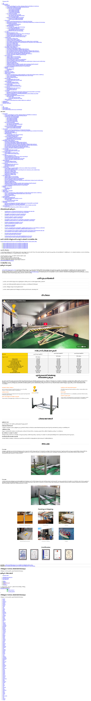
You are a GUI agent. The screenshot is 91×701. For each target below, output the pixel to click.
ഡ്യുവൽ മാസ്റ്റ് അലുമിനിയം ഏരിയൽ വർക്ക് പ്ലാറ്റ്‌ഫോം (18, 49)
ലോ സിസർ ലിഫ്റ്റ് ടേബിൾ (12, 13)
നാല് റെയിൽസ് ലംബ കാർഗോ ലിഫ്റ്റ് (12, 153)
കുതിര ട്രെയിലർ (6, 196)
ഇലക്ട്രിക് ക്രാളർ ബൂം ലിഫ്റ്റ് (12, 32)
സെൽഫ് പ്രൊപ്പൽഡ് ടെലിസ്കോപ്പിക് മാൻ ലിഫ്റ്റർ (16, 54)
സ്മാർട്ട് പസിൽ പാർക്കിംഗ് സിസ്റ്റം (13, 39)
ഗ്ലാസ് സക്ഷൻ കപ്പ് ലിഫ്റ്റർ (12, 77)
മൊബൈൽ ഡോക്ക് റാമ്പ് (12, 88)
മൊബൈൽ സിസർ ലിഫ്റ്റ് (12, 23)
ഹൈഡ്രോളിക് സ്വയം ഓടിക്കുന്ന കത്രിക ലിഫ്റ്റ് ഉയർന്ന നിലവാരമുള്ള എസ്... (20, 231)
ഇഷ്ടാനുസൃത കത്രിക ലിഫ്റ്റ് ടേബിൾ (16, 18)
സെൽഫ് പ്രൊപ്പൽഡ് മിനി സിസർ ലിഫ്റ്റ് (15, 134)
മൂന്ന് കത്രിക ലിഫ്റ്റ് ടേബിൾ (14, 10)
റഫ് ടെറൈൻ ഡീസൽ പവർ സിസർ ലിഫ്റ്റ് (15, 30)
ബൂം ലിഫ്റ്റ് (6, 31)
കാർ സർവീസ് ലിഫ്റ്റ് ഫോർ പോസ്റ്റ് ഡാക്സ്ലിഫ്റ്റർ (16, 59)
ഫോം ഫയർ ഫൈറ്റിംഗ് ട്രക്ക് (14, 97)
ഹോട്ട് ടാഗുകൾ (6, 578)
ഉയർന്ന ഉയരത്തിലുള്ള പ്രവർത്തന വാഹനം (15, 95)
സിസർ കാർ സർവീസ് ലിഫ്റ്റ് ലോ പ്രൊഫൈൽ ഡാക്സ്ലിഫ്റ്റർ (17, 184)
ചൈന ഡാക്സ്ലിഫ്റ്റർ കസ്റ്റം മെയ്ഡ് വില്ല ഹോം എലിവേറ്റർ (19, 100)
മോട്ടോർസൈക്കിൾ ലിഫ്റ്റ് (11, 62)
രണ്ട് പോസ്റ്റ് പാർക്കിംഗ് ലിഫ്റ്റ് (12, 43)
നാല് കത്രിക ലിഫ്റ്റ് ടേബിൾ (14, 11)
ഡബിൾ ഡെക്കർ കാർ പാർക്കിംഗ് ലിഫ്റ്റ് (14, 40)
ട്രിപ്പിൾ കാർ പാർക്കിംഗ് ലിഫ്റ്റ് (10, 174)
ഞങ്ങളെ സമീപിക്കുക (7, 103)
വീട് (3, 3)
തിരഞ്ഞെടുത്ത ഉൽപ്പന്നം (7, 577)
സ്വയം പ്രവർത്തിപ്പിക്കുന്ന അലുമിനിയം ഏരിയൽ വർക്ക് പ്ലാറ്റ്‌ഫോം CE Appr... (20, 228)
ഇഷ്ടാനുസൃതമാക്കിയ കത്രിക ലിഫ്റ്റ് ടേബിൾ (15, 17)
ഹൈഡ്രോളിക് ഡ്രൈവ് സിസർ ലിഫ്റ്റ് (16, 28)
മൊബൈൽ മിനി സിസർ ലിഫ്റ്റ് (15, 24)
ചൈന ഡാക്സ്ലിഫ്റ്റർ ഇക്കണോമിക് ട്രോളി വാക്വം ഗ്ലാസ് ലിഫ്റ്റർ (20, 75)
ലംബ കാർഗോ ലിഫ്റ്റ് (8, 84)
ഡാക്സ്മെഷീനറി (11, 591)
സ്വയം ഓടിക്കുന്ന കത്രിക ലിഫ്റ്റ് (11, 136)
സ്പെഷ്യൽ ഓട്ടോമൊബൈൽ (11, 94)
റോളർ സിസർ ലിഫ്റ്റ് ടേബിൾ (14, 12)
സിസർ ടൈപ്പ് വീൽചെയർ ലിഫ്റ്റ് (13, 83)
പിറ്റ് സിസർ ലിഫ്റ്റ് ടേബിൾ (14, 16)
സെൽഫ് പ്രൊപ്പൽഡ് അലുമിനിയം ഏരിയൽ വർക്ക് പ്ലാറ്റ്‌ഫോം (19, 53)
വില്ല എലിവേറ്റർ (8, 99)
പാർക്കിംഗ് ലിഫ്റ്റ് (8, 37)
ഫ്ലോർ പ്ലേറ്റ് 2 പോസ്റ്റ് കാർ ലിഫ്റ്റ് (13, 56)
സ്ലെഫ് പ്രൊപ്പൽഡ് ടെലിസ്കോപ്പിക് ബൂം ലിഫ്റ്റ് (16, 36)
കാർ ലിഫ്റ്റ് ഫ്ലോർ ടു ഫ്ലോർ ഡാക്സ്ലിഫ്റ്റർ (15, 60)
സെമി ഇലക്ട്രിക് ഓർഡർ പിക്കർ (13, 79)
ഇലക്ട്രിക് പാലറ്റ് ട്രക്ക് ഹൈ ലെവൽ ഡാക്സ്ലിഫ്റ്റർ (17, 92)
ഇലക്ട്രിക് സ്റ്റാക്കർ (10, 68)
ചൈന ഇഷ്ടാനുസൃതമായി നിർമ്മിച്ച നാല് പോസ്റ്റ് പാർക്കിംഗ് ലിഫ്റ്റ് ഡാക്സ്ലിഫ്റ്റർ (22, 41)
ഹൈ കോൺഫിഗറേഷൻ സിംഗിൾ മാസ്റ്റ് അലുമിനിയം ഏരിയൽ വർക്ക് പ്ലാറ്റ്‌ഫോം (23, 50)
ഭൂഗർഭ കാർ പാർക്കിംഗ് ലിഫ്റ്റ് (12, 38)
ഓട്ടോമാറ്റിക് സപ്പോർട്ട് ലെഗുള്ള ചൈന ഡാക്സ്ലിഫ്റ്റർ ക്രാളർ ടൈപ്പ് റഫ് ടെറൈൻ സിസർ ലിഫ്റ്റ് (26, 22)
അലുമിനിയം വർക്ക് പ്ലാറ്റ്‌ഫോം (9, 140)
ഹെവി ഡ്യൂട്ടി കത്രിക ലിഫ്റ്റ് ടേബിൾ (16, 19)
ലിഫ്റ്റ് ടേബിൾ (7, 5)
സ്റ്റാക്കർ (6, 67)
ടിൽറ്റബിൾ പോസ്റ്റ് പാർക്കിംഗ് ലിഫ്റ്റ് (13, 45)
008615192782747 (11, 590)
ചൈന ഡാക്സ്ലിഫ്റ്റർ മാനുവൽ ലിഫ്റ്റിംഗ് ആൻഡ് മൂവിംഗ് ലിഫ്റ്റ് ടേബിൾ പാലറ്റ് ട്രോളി (23, 91)
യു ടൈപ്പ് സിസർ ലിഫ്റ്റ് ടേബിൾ (15, 14)
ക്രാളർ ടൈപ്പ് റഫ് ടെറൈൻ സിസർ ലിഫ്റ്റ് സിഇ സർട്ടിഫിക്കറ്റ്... (17, 212)
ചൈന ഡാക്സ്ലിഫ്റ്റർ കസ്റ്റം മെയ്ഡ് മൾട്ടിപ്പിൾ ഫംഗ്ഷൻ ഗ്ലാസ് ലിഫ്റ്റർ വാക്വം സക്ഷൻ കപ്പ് (25, 74)
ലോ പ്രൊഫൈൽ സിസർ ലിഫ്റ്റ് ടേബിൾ (16, 15)
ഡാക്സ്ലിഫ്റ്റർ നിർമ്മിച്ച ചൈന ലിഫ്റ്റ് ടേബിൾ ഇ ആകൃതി (18, 7)
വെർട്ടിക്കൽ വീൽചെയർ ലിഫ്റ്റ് (12, 82)
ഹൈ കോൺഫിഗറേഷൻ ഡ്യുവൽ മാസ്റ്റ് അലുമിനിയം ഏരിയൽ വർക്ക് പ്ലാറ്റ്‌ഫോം (23, 51)
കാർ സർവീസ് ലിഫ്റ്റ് (8, 55)
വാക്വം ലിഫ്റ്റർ (7, 73)
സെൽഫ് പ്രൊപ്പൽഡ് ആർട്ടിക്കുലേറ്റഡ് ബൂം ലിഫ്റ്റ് (16, 35)
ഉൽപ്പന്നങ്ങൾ (5, 4)
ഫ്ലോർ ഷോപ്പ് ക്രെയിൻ (10, 72)
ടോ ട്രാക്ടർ (7, 70)
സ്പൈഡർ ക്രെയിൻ (9, 71)
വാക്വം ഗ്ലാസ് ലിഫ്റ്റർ (11, 76)
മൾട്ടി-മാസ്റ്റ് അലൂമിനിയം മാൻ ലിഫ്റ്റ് (13, 47)
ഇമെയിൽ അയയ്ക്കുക (4, 588)
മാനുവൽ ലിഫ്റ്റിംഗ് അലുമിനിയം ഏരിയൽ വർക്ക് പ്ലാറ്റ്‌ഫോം (18, 52)
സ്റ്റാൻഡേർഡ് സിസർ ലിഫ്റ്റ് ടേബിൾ (12, 116)
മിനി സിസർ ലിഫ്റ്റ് (10, 26)
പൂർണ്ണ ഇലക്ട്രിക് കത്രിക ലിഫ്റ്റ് (13, 25)
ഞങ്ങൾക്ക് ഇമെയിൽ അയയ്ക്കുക (7, 260)
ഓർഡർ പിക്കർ (8, 78)
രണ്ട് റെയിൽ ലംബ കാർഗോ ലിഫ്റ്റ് (11, 152)
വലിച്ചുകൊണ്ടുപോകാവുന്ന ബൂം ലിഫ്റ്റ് (14, 34)
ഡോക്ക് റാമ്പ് (7, 86)
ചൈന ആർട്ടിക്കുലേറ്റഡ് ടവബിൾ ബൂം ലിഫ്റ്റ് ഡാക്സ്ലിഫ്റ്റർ (18, 33)
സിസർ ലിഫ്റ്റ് (7, 20)
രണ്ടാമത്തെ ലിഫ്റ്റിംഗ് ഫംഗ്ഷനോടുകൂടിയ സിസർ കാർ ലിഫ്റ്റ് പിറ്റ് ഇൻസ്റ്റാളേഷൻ (22, 64)
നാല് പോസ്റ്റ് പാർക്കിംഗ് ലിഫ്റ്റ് (12, 44)
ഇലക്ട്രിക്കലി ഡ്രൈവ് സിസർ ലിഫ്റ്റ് (16, 29)
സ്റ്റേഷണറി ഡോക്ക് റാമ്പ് (12, 89)
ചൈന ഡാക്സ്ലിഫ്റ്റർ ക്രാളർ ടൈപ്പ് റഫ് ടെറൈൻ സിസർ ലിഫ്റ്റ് (19, 21)
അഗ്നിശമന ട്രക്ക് (10, 96)
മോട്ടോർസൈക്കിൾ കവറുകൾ (8, 201)
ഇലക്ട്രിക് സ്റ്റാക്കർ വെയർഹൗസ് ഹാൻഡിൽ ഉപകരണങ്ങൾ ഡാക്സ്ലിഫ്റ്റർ (19, 220)
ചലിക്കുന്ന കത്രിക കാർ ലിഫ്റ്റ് (12, 63)
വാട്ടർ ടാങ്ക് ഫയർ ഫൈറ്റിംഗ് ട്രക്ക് (15, 98)
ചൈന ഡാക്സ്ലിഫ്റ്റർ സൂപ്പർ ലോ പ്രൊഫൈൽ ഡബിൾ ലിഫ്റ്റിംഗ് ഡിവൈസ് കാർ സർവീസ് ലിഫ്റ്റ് (26, 61)
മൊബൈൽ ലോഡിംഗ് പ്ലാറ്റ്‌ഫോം (13, 87)
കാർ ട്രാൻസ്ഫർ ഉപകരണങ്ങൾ (13, 58)
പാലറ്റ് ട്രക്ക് (9, 69)
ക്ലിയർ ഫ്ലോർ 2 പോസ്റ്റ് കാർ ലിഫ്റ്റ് (14, 57)
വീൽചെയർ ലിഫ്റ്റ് (8, 81)
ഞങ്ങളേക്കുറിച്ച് (6, 102)
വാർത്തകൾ (5, 101)
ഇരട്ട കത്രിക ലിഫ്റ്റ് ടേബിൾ (14, 9)
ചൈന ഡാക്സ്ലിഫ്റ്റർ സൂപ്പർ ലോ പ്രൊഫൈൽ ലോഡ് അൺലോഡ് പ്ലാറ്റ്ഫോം (23, 6)
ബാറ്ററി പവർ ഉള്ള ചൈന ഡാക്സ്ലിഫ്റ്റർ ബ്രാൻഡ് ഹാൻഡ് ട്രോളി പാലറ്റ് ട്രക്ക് (22, 93)
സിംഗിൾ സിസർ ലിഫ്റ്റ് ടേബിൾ (13, 117)
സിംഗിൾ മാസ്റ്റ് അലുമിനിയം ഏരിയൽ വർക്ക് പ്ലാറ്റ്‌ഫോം (18, 48)
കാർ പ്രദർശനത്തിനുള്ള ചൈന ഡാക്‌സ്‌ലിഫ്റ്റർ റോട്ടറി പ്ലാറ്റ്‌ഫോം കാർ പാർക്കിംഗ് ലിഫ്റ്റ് (24, 42)
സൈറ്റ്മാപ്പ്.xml (5, 579)
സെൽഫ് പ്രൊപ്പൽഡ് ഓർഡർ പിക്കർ (14, 80)
